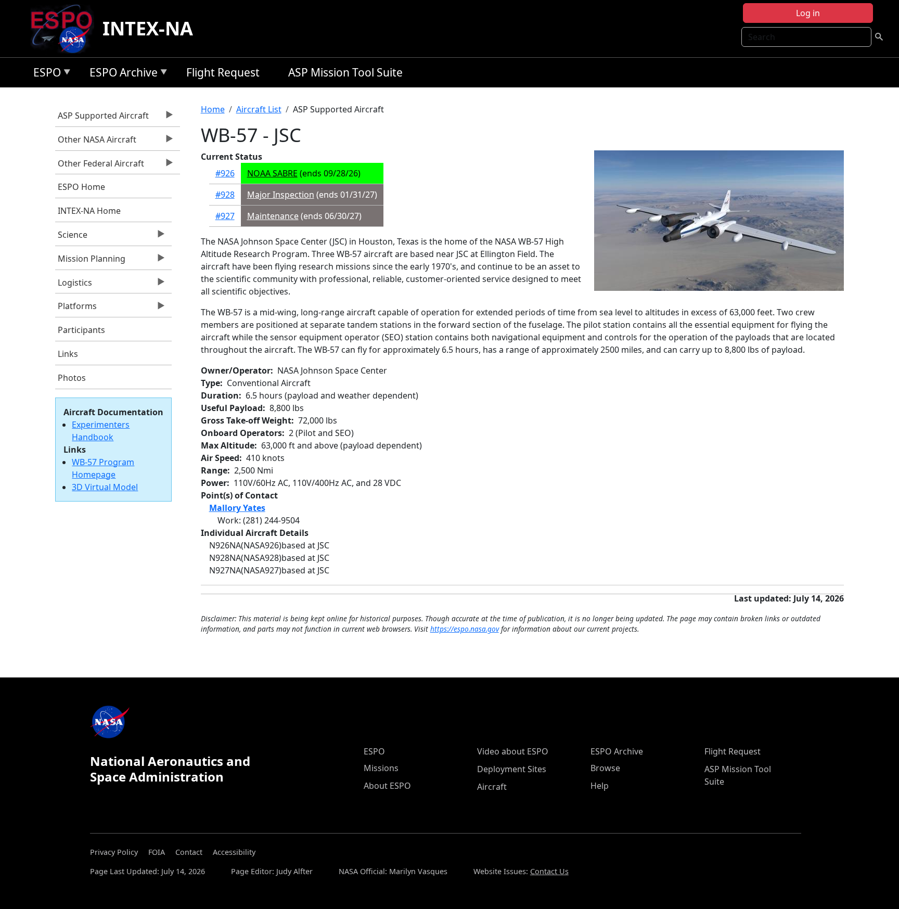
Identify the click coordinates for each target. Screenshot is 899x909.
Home (213, 109)
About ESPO (387, 785)
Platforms (76, 308)
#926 (225, 173)
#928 (225, 194)
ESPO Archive (121, 74)
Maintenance (273, 216)
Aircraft (492, 786)
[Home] (66, 29)
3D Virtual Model (105, 487)
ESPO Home (81, 187)
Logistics (73, 285)
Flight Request (223, 72)
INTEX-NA (147, 28)
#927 (225, 216)
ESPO (44, 74)
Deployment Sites (511, 769)
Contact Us (549, 871)
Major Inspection (280, 194)
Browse (605, 768)
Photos (72, 377)
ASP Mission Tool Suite (345, 72)
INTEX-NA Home (89, 210)
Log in (808, 13)
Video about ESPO (512, 751)
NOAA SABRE (272, 173)
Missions (381, 768)
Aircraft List (258, 109)
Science (71, 237)
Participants (81, 330)
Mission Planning (90, 261)
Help (599, 785)
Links (68, 354)
